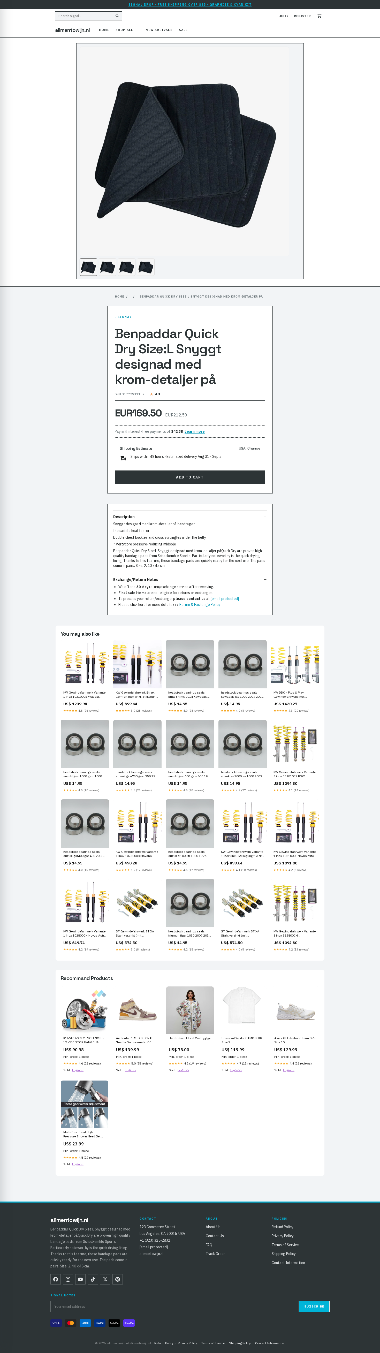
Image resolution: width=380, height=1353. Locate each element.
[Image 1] (88, 267)
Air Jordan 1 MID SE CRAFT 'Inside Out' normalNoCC (135, 1040)
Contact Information (288, 1262)
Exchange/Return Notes (135, 579)
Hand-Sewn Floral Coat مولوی (189, 1038)
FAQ (209, 1245)
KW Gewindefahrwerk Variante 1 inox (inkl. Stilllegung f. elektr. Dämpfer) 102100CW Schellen (242, 854)
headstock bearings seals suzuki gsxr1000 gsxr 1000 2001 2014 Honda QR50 (82, 774)
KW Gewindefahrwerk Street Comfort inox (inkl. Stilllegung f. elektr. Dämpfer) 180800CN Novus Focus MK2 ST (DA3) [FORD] (136, 694)
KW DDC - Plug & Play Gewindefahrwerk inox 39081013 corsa (289, 694)
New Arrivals (159, 30)
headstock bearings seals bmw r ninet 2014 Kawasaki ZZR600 (187, 694)
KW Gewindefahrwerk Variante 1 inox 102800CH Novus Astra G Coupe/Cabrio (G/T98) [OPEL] (84, 933)
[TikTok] (93, 1279)
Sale (183, 30)
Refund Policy (282, 1227)
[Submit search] (117, 16)
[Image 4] (146, 267)
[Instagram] (68, 1279)
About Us (213, 1227)
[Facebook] (55, 1279)
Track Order (215, 1253)
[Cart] (319, 16)
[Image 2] (107, 267)
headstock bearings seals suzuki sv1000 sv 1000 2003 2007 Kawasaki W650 (241, 774)
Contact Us (215, 1236)
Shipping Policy (284, 1253)
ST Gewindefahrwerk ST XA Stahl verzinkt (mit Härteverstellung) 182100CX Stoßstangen (241, 933)
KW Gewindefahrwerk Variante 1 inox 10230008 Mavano (137, 854)
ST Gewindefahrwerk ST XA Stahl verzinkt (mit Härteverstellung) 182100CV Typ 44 (135, 933)
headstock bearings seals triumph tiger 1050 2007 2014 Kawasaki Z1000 (189, 933)
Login (283, 16)
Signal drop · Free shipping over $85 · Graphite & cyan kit (190, 4)
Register (302, 16)
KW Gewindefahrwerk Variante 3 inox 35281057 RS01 (294, 774)
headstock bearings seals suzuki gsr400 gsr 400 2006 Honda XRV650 (83, 854)
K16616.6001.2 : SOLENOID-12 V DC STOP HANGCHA (83, 1040)
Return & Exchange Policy (199, 604)
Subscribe (314, 1306)
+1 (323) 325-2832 (155, 1240)
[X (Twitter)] (105, 1279)
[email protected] (225, 598)
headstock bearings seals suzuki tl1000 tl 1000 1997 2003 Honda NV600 (187, 854)
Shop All (124, 30)
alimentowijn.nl (72, 30)
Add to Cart (190, 477)
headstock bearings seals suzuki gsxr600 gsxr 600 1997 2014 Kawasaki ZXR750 (189, 774)
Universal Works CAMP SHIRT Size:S (243, 1040)
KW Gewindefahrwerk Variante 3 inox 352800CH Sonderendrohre (294, 933)
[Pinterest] (117, 1279)
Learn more (195, 431)
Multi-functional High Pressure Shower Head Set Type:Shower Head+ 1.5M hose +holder (82, 1134)
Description (124, 516)
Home (104, 30)
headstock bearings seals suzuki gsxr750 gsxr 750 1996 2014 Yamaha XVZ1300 (137, 774)
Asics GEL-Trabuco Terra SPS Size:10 (295, 1040)
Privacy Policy (283, 1236)
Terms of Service (285, 1245)
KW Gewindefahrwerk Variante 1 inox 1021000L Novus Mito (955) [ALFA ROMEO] (294, 854)
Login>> (77, 1070)
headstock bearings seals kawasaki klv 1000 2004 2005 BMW (242, 694)
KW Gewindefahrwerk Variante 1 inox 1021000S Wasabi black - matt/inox (84, 694)
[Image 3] (126, 267)
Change (253, 448)
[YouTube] (80, 1279)
